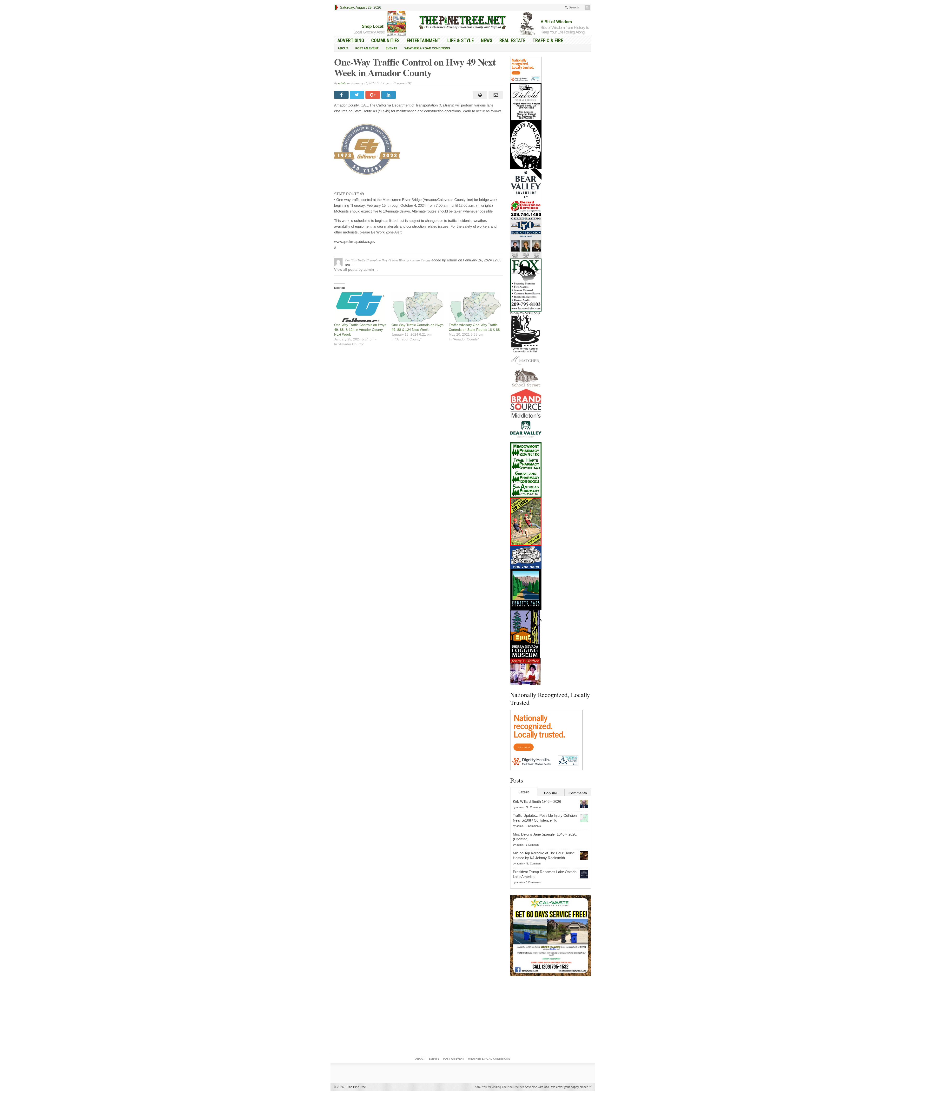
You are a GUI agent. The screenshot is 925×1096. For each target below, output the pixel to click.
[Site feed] (587, 7)
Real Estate (512, 40)
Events (391, 48)
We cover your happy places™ (571, 1087)
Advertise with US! (537, 1087)
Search (573, 7)
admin (342, 83)
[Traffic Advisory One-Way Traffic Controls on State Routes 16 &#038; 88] (475, 307)
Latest (523, 792)
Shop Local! (373, 26)
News (486, 40)
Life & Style (460, 40)
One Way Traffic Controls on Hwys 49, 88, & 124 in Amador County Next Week (360, 329)
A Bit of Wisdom (556, 22)
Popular (550, 793)
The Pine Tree (355, 1087)
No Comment (533, 807)
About (343, 48)
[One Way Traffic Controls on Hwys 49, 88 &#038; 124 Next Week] (417, 307)
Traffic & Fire (548, 40)
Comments (577, 793)
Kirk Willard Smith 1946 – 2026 (537, 801)
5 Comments (533, 825)
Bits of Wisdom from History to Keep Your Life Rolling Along (565, 29)
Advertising (350, 40)
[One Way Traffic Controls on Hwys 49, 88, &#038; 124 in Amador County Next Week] (360, 307)
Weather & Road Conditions (427, 48)
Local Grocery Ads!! (369, 32)
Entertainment (423, 40)
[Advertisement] (550, 1016)
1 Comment (532, 844)
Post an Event (366, 48)
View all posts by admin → (356, 269)
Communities (385, 40)
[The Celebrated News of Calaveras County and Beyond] (462, 22)
